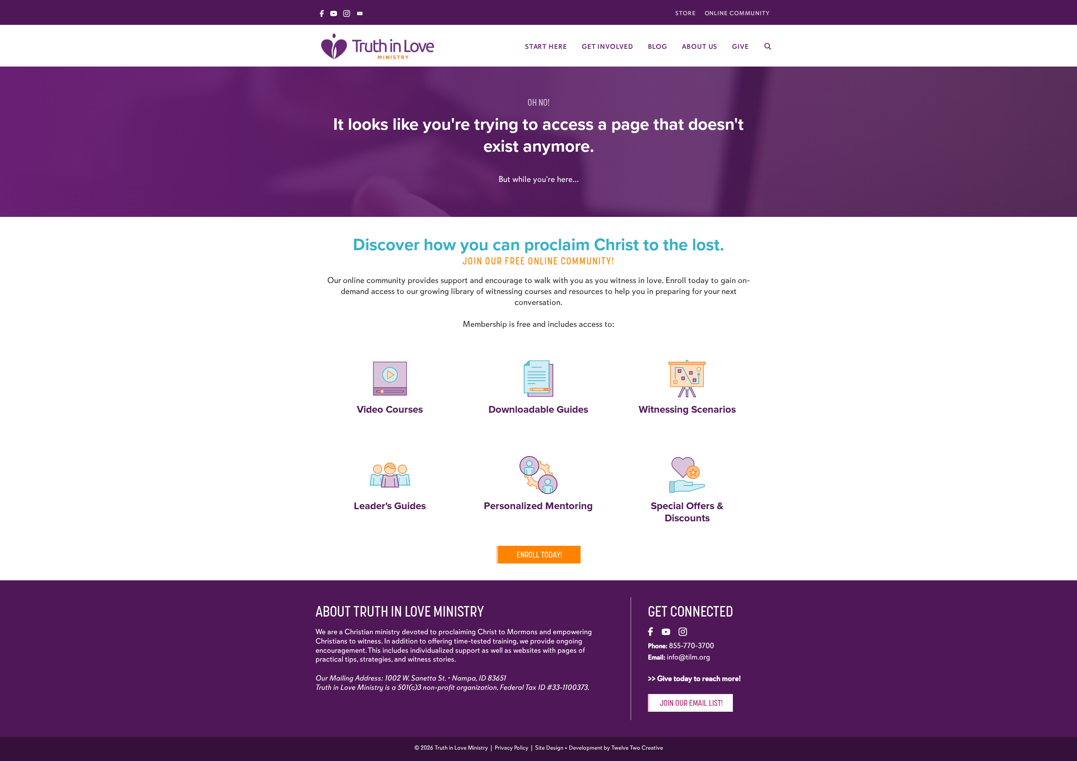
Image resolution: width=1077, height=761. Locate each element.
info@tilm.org (688, 657)
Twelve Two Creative (637, 747)
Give (740, 47)
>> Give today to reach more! (695, 678)
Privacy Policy (511, 747)
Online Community (737, 13)
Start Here (546, 47)
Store (685, 13)
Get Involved (607, 47)
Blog (658, 47)
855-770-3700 (691, 645)
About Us (699, 47)
